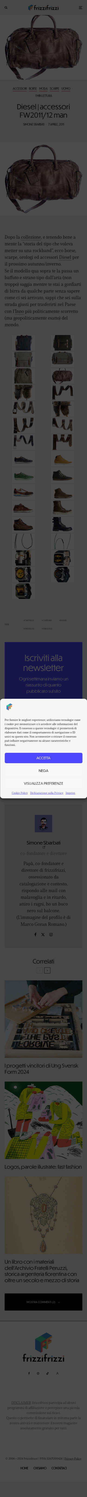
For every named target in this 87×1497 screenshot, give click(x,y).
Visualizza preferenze (43, 783)
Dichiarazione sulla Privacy (46, 793)
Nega (43, 770)
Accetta (43, 758)
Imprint (70, 793)
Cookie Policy (20, 793)
